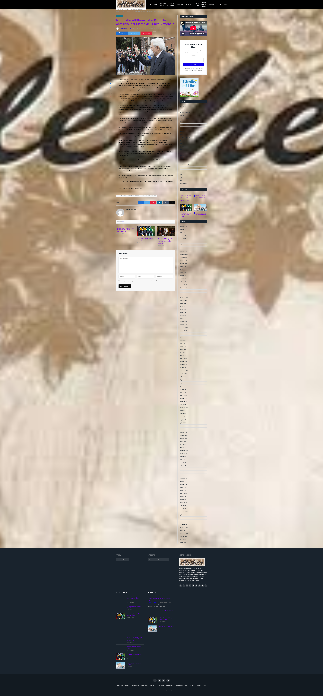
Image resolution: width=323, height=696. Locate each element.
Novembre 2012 (184, 512)
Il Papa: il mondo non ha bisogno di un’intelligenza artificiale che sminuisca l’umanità (165, 241)
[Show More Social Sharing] (154, 33)
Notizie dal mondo (204, 4)
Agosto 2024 (183, 300)
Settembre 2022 (184, 370)
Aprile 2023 (183, 349)
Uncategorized (183, 183)
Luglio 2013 (183, 505)
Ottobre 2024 (183, 294)
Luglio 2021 (183, 413)
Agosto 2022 (183, 373)
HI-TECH (182, 134)
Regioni (181, 174)
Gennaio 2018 (183, 478)
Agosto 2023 (183, 337)
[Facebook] (110, 83)
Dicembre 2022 (183, 361)
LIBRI (181, 149)
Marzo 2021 (183, 426)
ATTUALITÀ (153, 4)
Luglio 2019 (183, 456)
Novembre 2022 (184, 364)
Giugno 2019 (183, 459)
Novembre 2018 (184, 472)
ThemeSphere (171, 690)
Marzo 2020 (183, 444)
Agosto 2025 (183, 263)
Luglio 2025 (183, 266)
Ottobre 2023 (183, 330)
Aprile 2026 (183, 238)
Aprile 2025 (183, 275)
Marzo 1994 (183, 539)
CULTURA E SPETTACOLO (164, 4)
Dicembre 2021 (183, 398)
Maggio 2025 (183, 272)
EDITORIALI (182, 131)
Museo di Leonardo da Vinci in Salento (200, 213)
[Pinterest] (110, 96)
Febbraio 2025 (183, 281)
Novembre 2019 (184, 450)
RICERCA (211, 4)
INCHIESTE (182, 140)
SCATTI (181, 180)
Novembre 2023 (184, 327)
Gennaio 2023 (183, 358)
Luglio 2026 (183, 229)
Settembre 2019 (184, 453)
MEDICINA (180, 4)
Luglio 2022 (183, 377)
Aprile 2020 (183, 441)
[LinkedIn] (110, 92)
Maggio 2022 (183, 383)
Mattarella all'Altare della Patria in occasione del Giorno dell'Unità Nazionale (136, 195)
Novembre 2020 (184, 435)
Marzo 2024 (183, 315)
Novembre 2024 (184, 291)
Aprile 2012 (183, 515)
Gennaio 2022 (183, 395)
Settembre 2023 (184, 334)
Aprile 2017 (183, 481)
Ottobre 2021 (183, 404)
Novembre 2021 (184, 401)
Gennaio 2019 (183, 469)
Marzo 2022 (183, 389)
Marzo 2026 (183, 242)
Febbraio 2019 (183, 465)
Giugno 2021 (183, 416)
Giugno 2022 (183, 380)
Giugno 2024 (183, 306)
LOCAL (181, 152)
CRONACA (182, 115)
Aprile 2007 (183, 530)
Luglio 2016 (183, 487)
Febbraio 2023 (183, 355)
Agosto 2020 (183, 438)
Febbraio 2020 (183, 447)
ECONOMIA (189, 4)
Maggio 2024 (183, 309)
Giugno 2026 (183, 232)
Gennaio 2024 (183, 321)
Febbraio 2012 (183, 518)
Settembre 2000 (184, 533)
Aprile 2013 (183, 508)
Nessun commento (148, 28)
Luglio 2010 (183, 521)
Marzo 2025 (183, 278)
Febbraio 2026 (183, 245)
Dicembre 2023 (183, 324)
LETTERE (182, 146)
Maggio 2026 (183, 235)
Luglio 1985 (183, 542)
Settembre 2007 (184, 527)
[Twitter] (110, 88)
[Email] (110, 100)
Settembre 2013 (184, 502)
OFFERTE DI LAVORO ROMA (187, 168)
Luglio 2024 (183, 303)
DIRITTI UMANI (197, 4)
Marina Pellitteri (126, 28)
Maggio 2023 (183, 346)
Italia (181, 143)
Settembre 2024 (184, 297)
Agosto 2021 (183, 410)
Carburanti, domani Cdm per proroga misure (145, 239)
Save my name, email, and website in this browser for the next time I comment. (142, 281)
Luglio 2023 (183, 340)
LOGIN (225, 4)
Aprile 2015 (183, 496)
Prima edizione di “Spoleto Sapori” (200, 196)
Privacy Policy (194, 70)
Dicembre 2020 (183, 432)
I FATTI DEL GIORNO (185, 137)
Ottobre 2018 (183, 475)
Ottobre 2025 (183, 257)
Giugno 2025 (183, 269)
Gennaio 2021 (183, 429)
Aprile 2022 (183, 386)
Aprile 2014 (183, 499)
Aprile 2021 (183, 423)
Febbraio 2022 (183, 392)
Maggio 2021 (183, 419)
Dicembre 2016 (183, 484)
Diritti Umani (183, 122)
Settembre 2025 (184, 260)
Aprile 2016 (183, 490)
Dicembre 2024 (183, 288)
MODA (219, 4)
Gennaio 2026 (183, 248)
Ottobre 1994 (183, 536)
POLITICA (182, 171)
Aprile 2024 (183, 312)
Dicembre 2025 (183, 251)
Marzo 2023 (183, 352)
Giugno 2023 (183, 343)
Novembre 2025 (184, 254)
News (181, 161)
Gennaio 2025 (183, 285)
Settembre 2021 (184, 407)
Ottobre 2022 (183, 367)
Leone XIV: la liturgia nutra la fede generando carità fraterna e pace (125, 229)
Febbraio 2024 (183, 318)
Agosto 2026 (183, 226)
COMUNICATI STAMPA (185, 112)
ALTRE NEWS (172, 4)
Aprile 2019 (183, 462)
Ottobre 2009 (183, 524)
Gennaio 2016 (183, 493)
